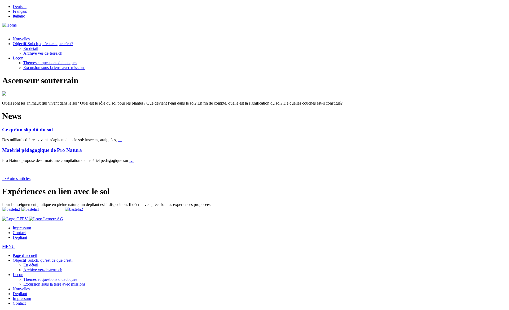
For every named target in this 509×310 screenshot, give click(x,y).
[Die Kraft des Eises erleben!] (74, 209)
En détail (30, 48)
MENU (8, 246)
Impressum (22, 228)
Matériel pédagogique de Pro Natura (42, 150)
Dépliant (20, 237)
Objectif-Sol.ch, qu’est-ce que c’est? (43, 43)
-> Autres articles (16, 178)
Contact (19, 232)
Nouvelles (21, 39)
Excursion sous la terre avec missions (54, 67)
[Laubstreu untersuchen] (30, 209)
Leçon (18, 58)
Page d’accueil (25, 255)
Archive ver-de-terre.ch (42, 53)
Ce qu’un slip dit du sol (27, 129)
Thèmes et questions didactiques (50, 63)
